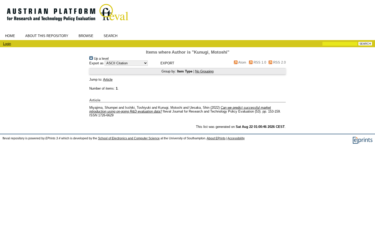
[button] (167, 63)
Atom (242, 62)
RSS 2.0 (279, 62)
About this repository (46, 36)
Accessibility (236, 138)
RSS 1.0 (259, 62)
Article (107, 79)
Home (10, 36)
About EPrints (216, 138)
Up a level (101, 58)
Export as (96, 63)
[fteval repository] (71, 23)
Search (110, 36)
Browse (86, 36)
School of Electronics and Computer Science (129, 138)
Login (7, 44)
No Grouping (204, 71)
